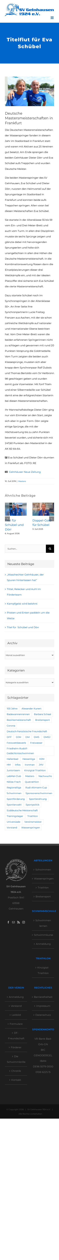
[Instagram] (23, 922)
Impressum (43, 1005)
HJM (41, 759)
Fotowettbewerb (16, 743)
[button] (7, 518)
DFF (9, 737)
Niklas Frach (14, 782)
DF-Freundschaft (16, 1035)
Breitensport (42, 720)
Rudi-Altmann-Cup (36, 787)
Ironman (30, 764)
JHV (41, 764)
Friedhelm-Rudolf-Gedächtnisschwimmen (20, 751)
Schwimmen (14, 793)
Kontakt (16, 1079)
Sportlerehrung (38, 799)
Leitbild (16, 1014)
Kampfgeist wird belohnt (22, 603)
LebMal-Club (14, 776)
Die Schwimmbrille (16, 1059)
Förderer (16, 1047)
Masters (22, 481)
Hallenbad (12, 759)
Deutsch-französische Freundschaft (27, 731)
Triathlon (32, 816)
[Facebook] (8, 922)
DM (27, 737)
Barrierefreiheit (43, 996)
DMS (36, 737)
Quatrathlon (32, 782)
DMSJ (47, 737)
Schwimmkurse (43, 934)
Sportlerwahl (14, 804)
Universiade (13, 822)
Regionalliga (14, 787)
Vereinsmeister (33, 822)
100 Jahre (12, 708)
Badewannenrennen (18, 714)
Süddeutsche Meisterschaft (22, 810)
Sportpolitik (32, 804)
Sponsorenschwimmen (39, 793)
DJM (18, 737)
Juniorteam (13, 770)
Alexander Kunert (31, 708)
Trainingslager (15, 816)
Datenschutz (43, 1014)
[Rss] (18, 922)
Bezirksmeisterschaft (19, 720)
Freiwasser (36, 743)
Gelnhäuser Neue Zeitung (25, 471)
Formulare (16, 1023)
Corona (11, 725)
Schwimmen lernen (43, 923)
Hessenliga (28, 759)
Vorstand (12, 827)
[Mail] (13, 922)
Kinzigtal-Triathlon (35, 770)
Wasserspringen (30, 827)
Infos (17, 764)
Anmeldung (43, 943)
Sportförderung (16, 799)
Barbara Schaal (42, 714)
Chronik (16, 1070)
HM (9, 764)
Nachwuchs (45, 776)
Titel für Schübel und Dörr (14, 525)
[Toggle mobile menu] (52, 17)
